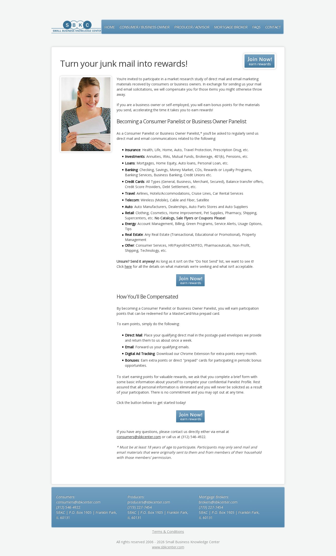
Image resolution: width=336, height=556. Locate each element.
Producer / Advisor (191, 26)
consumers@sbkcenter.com (139, 436)
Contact (273, 26)
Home (109, 26)
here (128, 266)
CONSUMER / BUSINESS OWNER (144, 26)
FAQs (256, 26)
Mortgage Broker (230, 26)
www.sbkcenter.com (168, 547)
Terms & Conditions (168, 531)
